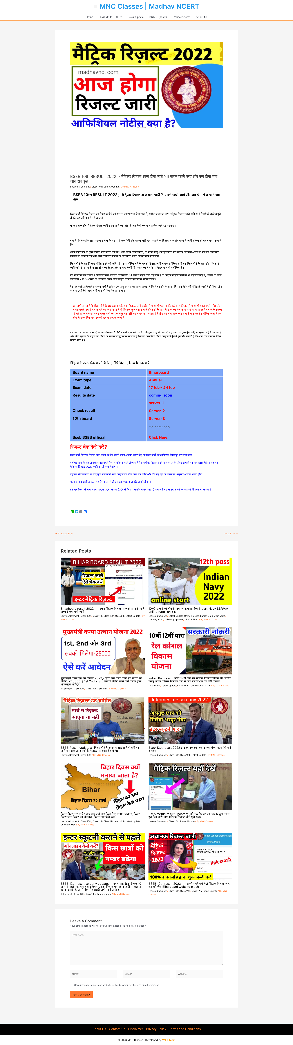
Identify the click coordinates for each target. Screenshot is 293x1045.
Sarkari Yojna (218, 616)
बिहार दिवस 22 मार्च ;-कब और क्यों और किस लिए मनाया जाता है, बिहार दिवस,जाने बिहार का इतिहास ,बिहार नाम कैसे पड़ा (100, 815)
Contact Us (117, 1029)
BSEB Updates (158, 17)
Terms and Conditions (185, 1029)
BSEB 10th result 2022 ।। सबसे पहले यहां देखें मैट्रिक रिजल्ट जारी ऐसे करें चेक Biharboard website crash (189, 885)
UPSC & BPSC (191, 619)
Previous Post (64, 533)
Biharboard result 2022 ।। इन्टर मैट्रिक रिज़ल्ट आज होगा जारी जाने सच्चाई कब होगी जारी (102, 610)
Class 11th (97, 616)
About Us (201, 17)
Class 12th (109, 616)
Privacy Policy (156, 1029)
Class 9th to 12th (109, 17)
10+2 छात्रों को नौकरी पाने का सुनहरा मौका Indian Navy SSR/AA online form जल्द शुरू (188, 610)
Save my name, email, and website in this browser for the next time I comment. (116, 985)
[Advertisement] (146, 151)
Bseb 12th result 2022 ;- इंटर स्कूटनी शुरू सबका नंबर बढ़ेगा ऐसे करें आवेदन (189, 749)
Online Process (181, 17)
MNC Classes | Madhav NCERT (149, 6)
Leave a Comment (80, 186)
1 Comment (66, 688)
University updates (174, 619)
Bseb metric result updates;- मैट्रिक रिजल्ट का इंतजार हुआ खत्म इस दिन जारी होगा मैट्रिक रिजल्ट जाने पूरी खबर (188, 815)
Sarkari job (205, 616)
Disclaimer (135, 1029)
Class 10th (97, 186)
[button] (120, 16)
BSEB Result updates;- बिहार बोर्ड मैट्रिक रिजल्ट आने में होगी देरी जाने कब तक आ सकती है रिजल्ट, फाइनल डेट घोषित (100, 749)
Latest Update (135, 17)
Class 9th (120, 616)
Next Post (231, 533)
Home (89, 17)
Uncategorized (155, 619)
